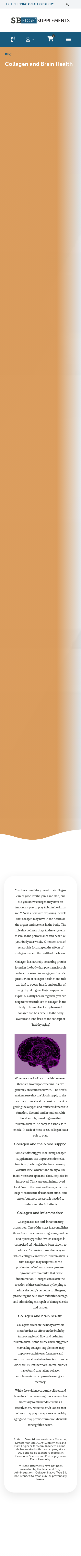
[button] (67, 4)
